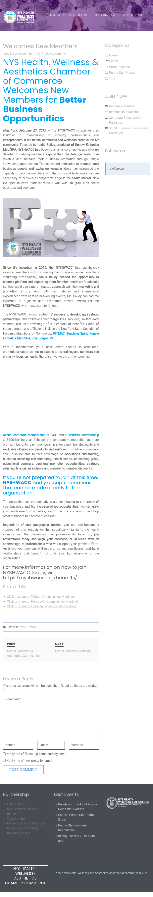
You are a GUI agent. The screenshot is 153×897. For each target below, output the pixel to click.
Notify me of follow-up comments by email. (36, 754)
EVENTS (116, 15)
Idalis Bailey (10, 53)
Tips (112, 78)
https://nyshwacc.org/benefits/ (40, 577)
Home (52, 15)
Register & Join (78, 15)
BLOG (126, 15)
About (62, 15)
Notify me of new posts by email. (29, 760)
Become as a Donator (124, 112)
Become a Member (122, 106)
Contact (136, 15)
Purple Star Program (123, 73)
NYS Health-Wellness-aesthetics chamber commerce (25, 875)
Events (114, 55)
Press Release (28, 627)
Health (113, 61)
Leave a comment (56, 53)
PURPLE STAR (101, 15)
